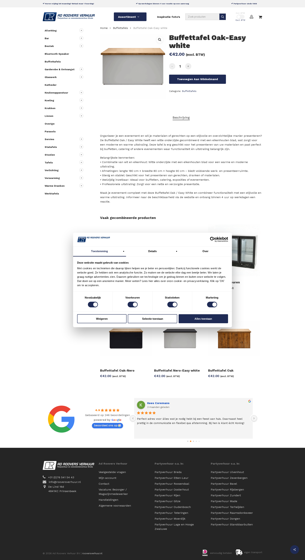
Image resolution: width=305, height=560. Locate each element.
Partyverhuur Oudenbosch (173, 507)
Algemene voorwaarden (115, 505)
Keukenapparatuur (56, 92)
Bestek (49, 46)
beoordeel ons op (105, 425)
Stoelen (50, 154)
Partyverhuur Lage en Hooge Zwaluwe (174, 527)
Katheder (50, 84)
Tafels (49, 162)
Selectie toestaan (152, 318)
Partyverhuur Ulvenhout (227, 472)
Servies (49, 139)
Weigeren (102, 318)
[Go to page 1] (190, 441)
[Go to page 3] (196, 441)
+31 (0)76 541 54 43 (61, 477)
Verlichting (52, 170)
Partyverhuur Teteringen (171, 512)
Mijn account (107, 478)
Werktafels (52, 193)
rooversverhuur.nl (92, 553)
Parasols (50, 131)
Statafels (51, 147)
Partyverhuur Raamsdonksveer (232, 512)
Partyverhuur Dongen (225, 518)
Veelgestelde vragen (112, 472)
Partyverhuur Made (224, 501)
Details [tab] (152, 251)
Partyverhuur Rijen (167, 495)
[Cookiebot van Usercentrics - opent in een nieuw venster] (212, 239)
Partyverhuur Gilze (167, 501)
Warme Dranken (55, 185)
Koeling (49, 100)
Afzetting (51, 30)
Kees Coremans (158, 403)
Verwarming (52, 178)
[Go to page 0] (188, 441)
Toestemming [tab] (99, 251)
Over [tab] (205, 251)
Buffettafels (53, 61)
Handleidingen (108, 499)
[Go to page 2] (193, 441)
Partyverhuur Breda (168, 472)
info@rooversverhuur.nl (65, 482)
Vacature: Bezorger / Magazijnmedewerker (113, 492)
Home (104, 28)
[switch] (133, 304)
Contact (104, 483)
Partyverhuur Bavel (224, 483)
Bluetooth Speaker (57, 53)
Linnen (49, 116)
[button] (160, 40)
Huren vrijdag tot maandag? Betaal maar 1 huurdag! (69, 3)
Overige (50, 123)
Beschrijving (181, 117)
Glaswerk (51, 77)
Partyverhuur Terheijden (227, 507)
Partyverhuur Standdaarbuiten (232, 524)
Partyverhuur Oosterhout (172, 489)
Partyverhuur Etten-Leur (172, 478)
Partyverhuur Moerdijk (170, 518)
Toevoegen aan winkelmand (197, 79)
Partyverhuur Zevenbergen (229, 478)
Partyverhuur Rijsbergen (227, 489)
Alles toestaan (203, 318)
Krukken (50, 108)
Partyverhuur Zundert (226, 495)
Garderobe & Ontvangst (59, 69)
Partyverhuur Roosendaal (172, 483)
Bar (47, 38)
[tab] (181, 117)
